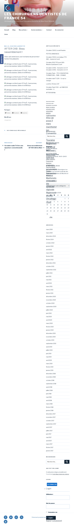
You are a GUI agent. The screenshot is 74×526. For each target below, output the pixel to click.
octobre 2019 (50, 340)
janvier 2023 (49, 246)
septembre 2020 (51, 306)
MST (48, 150)
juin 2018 (48, 393)
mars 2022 (49, 253)
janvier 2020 (50, 330)
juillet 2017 (49, 430)
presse (48, 121)
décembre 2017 (51, 414)
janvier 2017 (49, 450)
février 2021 (49, 290)
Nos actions (23, 30)
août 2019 (49, 347)
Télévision (52, 159)
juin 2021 (48, 276)
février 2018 (49, 407)
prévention (49, 109)
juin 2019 (48, 353)
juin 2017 (48, 434)
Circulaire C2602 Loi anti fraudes (56, 50)
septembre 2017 (51, 424)
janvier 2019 (49, 370)
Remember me (52, 512)
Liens (6, 34)
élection (47, 107)
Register (48, 520)
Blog (13, 30)
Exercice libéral (50, 167)
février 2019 (49, 367)
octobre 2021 (50, 266)
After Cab (50, 118)
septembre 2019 (51, 343)
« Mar (50, 217)
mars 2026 (49, 229)
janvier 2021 (49, 293)
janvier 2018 (49, 410)
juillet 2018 (49, 390)
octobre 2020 (50, 303)
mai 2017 (48, 437)
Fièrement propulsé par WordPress (42, 517)
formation (52, 107)
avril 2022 (49, 249)
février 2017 (49, 447)
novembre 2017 (51, 417)
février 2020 (50, 326)
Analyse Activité (48, 101)
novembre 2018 (51, 377)
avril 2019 (49, 360)
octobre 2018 (50, 380)
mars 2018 (49, 404)
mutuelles (55, 153)
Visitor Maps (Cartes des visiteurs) (60, 474)
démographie (48, 105)
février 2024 (50, 239)
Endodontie (52, 101)
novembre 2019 (51, 337)
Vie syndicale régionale (16, 130)
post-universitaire (51, 169)
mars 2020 (49, 323)
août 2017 (49, 427)
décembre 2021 (51, 263)
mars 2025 (49, 233)
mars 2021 (49, 286)
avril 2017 (49, 440)
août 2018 (49, 387)
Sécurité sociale (48, 103)
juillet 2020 (49, 310)
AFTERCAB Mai (51, 92)
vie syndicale (54, 105)
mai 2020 (49, 316)
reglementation (51, 115)
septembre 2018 (51, 383)
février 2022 (49, 256)
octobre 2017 (50, 420)
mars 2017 (49, 444)
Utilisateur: (49, 494)
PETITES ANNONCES (52, 54)
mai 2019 (49, 357)
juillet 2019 (49, 350)
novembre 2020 (51, 300)
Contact (49, 30)
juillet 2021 (49, 273)
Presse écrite (49, 161)
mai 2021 (48, 279)
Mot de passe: (50, 503)
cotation (52, 103)
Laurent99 (21, 46)
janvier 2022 (49, 259)
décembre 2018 (51, 373)
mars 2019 (49, 363)
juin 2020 (49, 313)
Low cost (52, 157)
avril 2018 (49, 400)
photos (48, 113)
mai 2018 (49, 397)
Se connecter (59, 30)
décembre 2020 (51, 296)
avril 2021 (49, 283)
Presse (48, 171)
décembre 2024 (51, 236)
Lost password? (57, 520)
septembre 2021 (51, 269)
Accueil (6, 30)
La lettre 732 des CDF (52, 84)
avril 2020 (49, 320)
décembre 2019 (51, 333)
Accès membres (36, 30)
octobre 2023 (50, 243)
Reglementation (51, 173)
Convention (52, 181)
